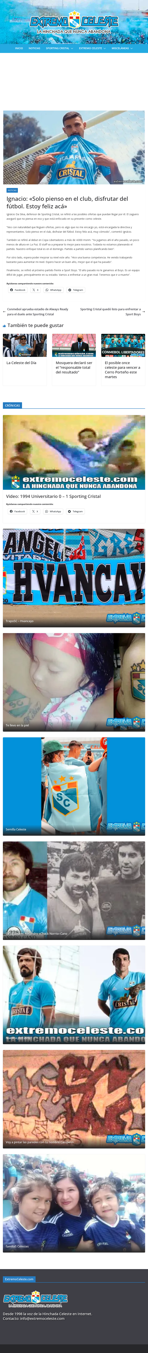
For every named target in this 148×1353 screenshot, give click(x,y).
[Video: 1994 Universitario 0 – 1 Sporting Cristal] (74, 452)
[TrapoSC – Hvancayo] (74, 578)
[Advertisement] (74, 80)
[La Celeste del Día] (25, 336)
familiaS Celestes (17, 1246)
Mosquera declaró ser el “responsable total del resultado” (74, 367)
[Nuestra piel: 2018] (74, 995)
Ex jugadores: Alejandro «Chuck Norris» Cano (36, 934)
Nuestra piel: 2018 (18, 1038)
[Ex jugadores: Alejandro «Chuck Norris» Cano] (74, 890)
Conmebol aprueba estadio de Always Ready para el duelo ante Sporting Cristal (37, 311)
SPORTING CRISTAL (57, 48)
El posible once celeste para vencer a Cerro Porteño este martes (122, 369)
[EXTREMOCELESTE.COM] (35, 1288)
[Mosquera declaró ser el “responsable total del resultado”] (74, 336)
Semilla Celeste (16, 829)
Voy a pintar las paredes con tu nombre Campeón (40, 1142)
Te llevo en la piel (17, 725)
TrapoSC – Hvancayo (20, 621)
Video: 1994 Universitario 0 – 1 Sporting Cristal (53, 496)
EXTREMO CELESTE (90, 48)
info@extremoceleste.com (42, 1318)
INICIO (19, 48)
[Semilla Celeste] (74, 786)
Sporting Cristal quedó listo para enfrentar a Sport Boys (110, 311)
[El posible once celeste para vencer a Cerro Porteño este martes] (123, 336)
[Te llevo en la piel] (74, 682)
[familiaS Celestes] (74, 1203)
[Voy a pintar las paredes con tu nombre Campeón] (74, 1099)
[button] (71, 48)
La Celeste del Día (21, 362)
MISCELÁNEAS (120, 48)
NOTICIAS (34, 48)
